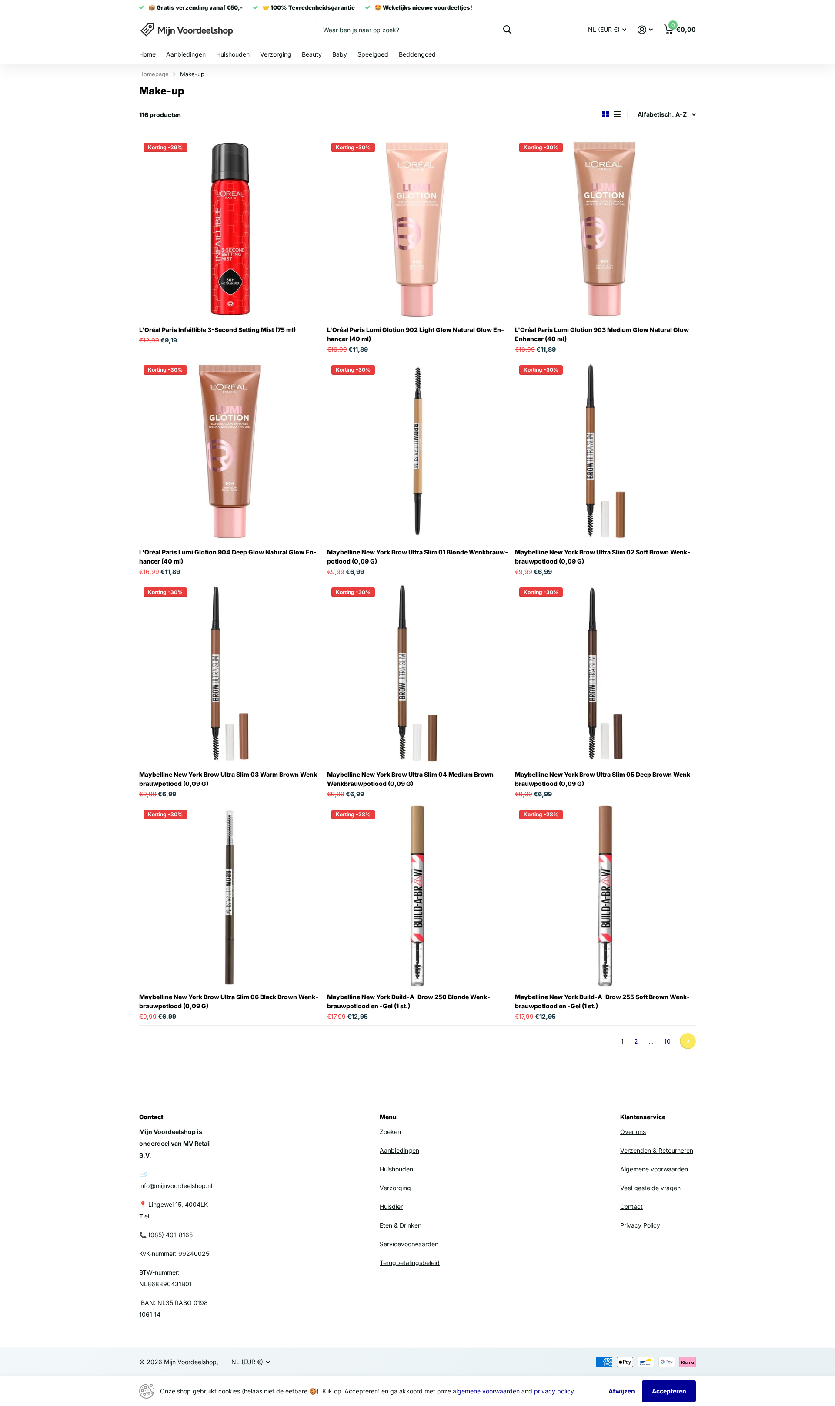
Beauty (312, 54)
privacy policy (554, 1391)
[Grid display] (605, 114)
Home (147, 54)
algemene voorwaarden (486, 1391)
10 (667, 1041)
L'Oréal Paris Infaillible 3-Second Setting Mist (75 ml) (217, 329)
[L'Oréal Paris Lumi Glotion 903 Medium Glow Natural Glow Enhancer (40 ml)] (605, 228)
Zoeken (507, 29)
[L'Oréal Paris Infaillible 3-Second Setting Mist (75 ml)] (229, 228)
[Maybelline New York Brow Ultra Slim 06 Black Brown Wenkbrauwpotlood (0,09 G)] (229, 896)
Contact (631, 1206)
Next (688, 1041)
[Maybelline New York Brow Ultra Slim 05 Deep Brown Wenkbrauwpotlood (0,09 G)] (605, 673)
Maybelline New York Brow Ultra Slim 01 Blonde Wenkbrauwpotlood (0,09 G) (417, 556)
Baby (339, 54)
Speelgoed (372, 54)
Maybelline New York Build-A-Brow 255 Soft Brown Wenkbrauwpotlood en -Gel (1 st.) (602, 1001)
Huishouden (233, 54)
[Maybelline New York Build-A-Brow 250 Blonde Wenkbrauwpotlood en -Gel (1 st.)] (417, 896)
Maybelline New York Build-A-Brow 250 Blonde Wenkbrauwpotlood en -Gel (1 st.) (408, 1001)
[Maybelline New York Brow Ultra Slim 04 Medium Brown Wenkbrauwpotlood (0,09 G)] (417, 673)
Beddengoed (417, 54)
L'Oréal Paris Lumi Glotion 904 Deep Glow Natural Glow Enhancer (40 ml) (228, 556)
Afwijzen (621, 1391)
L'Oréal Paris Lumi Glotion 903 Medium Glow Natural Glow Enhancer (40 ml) (602, 334)
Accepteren (669, 1391)
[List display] (617, 114)
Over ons (633, 1131)
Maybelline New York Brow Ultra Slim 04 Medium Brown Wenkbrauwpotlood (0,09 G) (410, 779)
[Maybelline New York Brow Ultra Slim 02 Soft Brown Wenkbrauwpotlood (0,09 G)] (605, 451)
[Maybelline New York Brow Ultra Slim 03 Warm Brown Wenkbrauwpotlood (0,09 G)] (229, 673)
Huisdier (391, 1206)
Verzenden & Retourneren (656, 1150)
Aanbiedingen (186, 54)
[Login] (645, 30)
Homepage (154, 73)
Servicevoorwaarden (409, 1244)
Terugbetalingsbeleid (410, 1262)
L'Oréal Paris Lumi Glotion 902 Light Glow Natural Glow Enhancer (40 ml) (415, 334)
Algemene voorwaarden (654, 1169)
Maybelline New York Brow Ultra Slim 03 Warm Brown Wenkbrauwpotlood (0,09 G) (229, 779)
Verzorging (275, 54)
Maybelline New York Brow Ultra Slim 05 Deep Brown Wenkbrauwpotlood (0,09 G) (604, 779)
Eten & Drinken (400, 1225)
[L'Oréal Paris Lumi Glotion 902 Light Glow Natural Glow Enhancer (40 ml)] (417, 228)
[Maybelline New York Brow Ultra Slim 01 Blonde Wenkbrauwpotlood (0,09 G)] (417, 451)
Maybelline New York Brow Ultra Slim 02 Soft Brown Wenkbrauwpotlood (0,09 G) (602, 556)
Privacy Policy (640, 1225)
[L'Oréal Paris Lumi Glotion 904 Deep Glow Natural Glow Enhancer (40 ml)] (229, 451)
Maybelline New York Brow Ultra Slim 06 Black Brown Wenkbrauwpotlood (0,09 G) (228, 1001)
